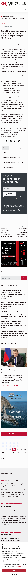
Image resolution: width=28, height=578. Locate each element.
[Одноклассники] (14, 141)
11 (6, 446)
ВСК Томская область (9, 162)
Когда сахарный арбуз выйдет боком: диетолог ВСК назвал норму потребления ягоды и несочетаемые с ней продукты (14, 333)
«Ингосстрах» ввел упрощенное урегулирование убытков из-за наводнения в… (22, 232)
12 (10, 446)
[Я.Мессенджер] (6, 141)
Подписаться (9, 194)
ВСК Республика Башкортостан (11, 157)
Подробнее (20, 566)
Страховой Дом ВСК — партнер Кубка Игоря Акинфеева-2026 (12, 485)
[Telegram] (19, 141)
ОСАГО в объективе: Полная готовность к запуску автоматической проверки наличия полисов (13, 304)
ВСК (12, 148)
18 (6, 449)
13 (14, 446)
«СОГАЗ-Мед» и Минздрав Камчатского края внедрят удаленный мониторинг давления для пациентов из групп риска (13, 314)
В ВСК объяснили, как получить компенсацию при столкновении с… (11, 539)
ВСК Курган (20, 148)
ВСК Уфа (20, 162)
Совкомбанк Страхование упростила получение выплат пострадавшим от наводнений (6, 232)
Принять (14, 570)
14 (18, 446)
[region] (14, 560)
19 (10, 449)
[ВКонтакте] (10, 141)
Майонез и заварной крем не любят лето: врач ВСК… (13, 511)
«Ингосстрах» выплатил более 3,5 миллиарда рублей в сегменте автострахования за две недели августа (13, 323)
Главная (5, 16)
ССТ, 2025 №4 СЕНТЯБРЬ (9, 385)
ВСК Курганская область (9, 152)
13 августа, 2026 (13, 480)
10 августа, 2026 (6, 534)
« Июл (3, 458)
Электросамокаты (8, 167)
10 (3, 446)
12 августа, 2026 (6, 506)
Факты (3, 480)
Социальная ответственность (12, 504)
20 (14, 449)
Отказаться (14, 574)
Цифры (12, 16)
